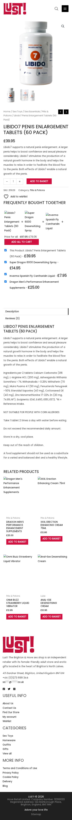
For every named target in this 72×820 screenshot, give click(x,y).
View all (7, 753)
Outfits (7, 744)
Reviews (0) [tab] (12, 318)
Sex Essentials (32, 111)
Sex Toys (17, 111)
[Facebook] (4, 689)
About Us (8, 703)
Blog (5, 786)
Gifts (5, 749)
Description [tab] (12, 311)
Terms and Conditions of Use (20, 768)
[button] (63, 26)
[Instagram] (14, 689)
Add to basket (39, 181)
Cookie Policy (11, 777)
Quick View (19, 512)
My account (9, 717)
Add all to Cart (21, 242)
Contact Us (9, 708)
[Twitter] (9, 689)
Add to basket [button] (17, 541)
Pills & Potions (37, 190)
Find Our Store (11, 712)
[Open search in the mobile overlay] (56, 8)
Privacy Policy (11, 772)
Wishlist (7, 721)
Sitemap (36, 814)
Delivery (7, 781)
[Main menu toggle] (65, 8)
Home (6, 111)
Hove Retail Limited (18, 799)
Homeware (9, 740)
